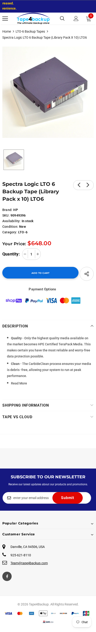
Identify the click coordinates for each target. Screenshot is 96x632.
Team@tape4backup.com (29, 563)
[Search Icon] (62, 19)
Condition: (10, 226)
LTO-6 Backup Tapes (30, 31)
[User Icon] (76, 18)
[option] (48, 92)
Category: (9, 232)
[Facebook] (7, 576)
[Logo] (33, 18)
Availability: (11, 221)
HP (15, 210)
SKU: (6, 215)
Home (6, 31)
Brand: (7, 210)
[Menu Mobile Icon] (5, 18)
